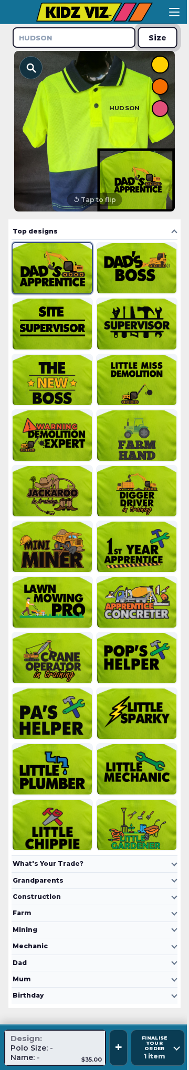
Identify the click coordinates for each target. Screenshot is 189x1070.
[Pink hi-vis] (160, 108)
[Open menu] (174, 12)
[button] (94, 131)
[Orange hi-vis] (160, 86)
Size (157, 37)
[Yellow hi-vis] (160, 65)
